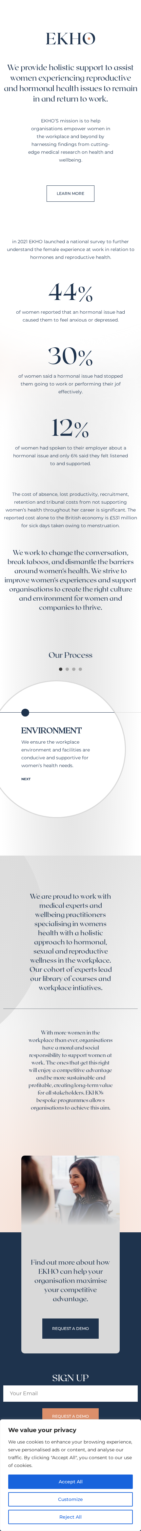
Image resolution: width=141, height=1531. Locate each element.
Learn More (70, 193)
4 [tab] (80, 669)
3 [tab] (73, 669)
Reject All (70, 1517)
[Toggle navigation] (133, 10)
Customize (70, 1499)
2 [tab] (67, 669)
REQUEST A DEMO (70, 1328)
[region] (70, 1475)
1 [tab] (60, 669)
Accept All (71, 1482)
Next (25, 779)
